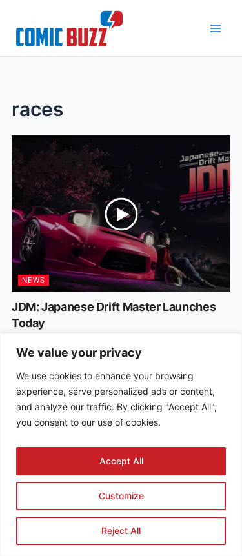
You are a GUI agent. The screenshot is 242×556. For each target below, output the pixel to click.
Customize (121, 495)
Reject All (121, 530)
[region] (121, 444)
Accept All (121, 460)
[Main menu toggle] (215, 28)
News (33, 279)
